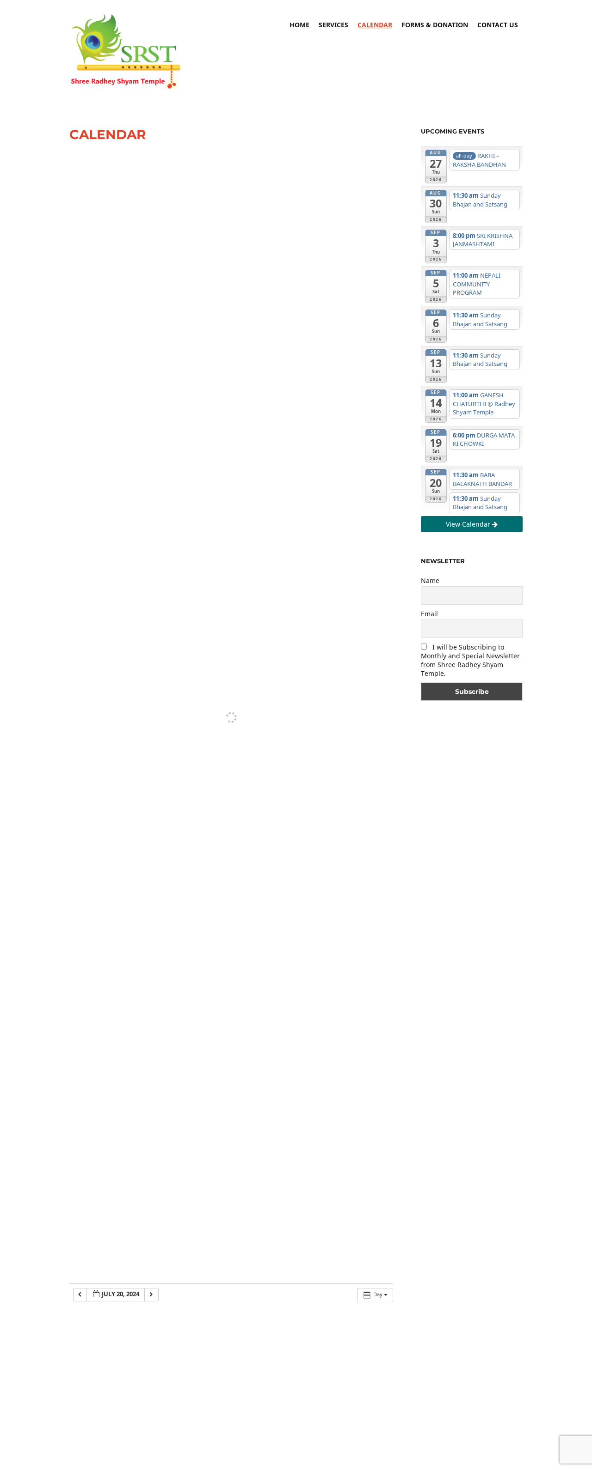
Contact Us (497, 24)
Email (429, 613)
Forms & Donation (434, 24)
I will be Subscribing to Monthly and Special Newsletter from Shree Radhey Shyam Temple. (470, 660)
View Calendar (469, 524)
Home (299, 24)
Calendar (375, 24)
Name (430, 580)
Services (333, 24)
